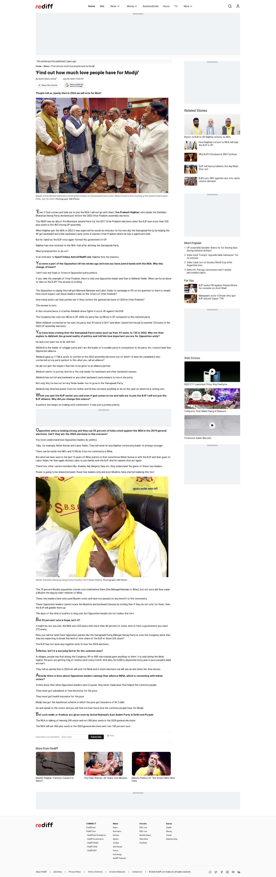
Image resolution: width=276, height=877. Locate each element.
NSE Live (143, 831)
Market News (145, 835)
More (186, 6)
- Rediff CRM (91, 847)
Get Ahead (117, 847)
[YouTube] (233, 872)
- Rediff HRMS (92, 843)
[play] (212, 371)
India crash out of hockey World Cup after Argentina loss (209, 264)
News (113, 6)
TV (175, 6)
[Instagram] (227, 872)
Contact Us (137, 872)
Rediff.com (161, 872)
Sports (116, 839)
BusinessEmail (150, 6)
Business (117, 831)
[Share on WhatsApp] (210, 872)
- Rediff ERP (91, 850)
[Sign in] (237, 6)
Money (130, 6)
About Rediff (41, 872)
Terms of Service (95, 872)
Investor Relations (117, 872)
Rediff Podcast (119, 858)
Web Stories (192, 358)
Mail (102, 6)
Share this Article (49, 85)
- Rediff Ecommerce (94, 839)
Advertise (58, 872)
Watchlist (143, 839)
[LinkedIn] (239, 872)
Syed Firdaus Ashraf (47, 79)
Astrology (117, 854)
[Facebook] (221, 872)
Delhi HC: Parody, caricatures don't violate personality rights (209, 271)
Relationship (171, 839)
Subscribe (96, 737)
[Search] (229, 6)
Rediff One (91, 831)
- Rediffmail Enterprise (96, 835)
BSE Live (143, 827)
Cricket (116, 843)
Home (91, 6)
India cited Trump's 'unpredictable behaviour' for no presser (212, 256)
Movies (116, 835)
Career (169, 835)
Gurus (166, 6)
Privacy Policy (75, 872)
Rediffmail (90, 827)
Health (169, 827)
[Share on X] (216, 872)
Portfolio (143, 843)
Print (112, 736)
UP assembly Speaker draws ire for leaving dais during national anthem (212, 249)
